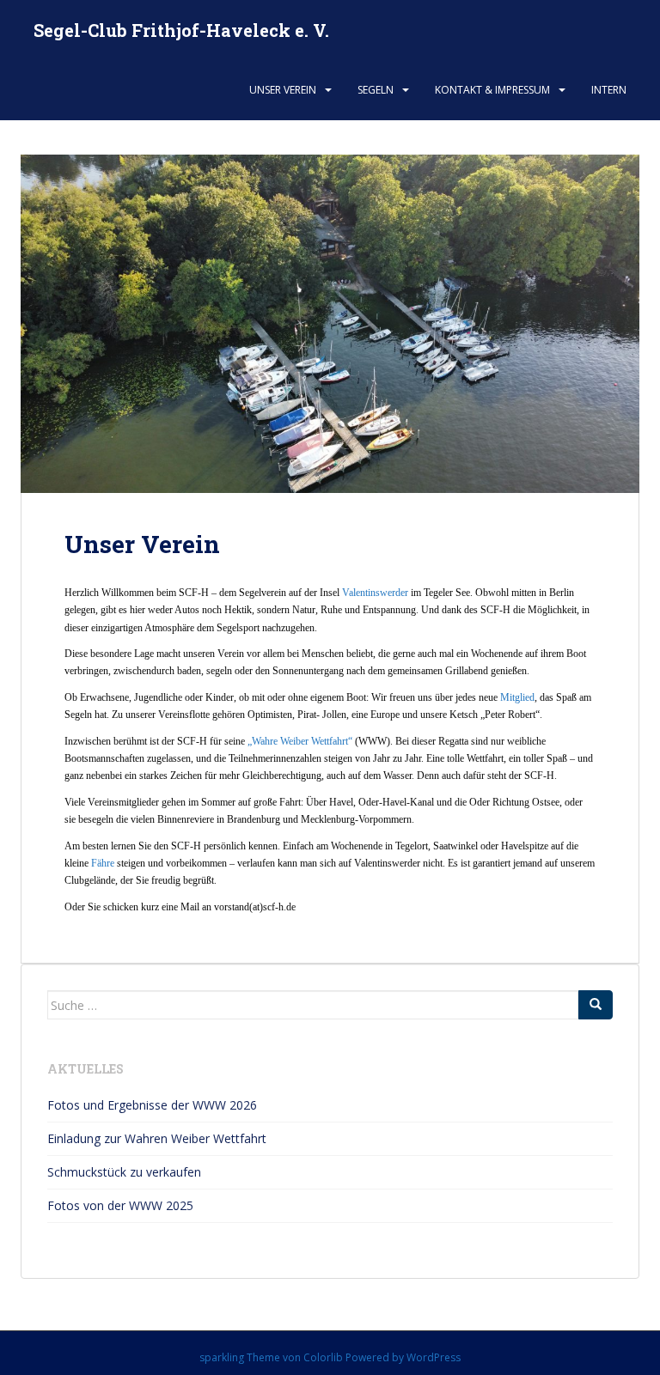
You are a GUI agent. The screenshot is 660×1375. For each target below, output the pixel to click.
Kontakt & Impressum (492, 89)
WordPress (433, 1357)
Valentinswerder (375, 593)
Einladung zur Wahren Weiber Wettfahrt (156, 1138)
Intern (608, 89)
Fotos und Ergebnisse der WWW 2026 (152, 1105)
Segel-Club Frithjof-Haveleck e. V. (181, 30)
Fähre (102, 863)
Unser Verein (282, 89)
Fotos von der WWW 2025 (120, 1205)
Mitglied (517, 697)
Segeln (376, 89)
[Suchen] (595, 1004)
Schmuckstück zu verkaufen (124, 1172)
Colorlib (323, 1357)
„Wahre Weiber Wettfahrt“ (300, 741)
